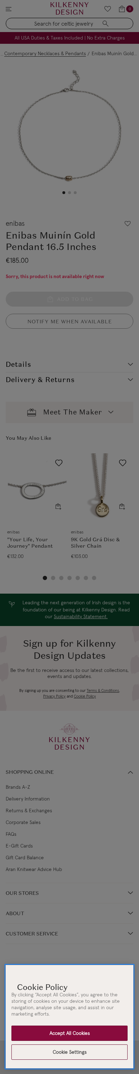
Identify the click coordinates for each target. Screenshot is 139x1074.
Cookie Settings (70, 1052)
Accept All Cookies (70, 1033)
